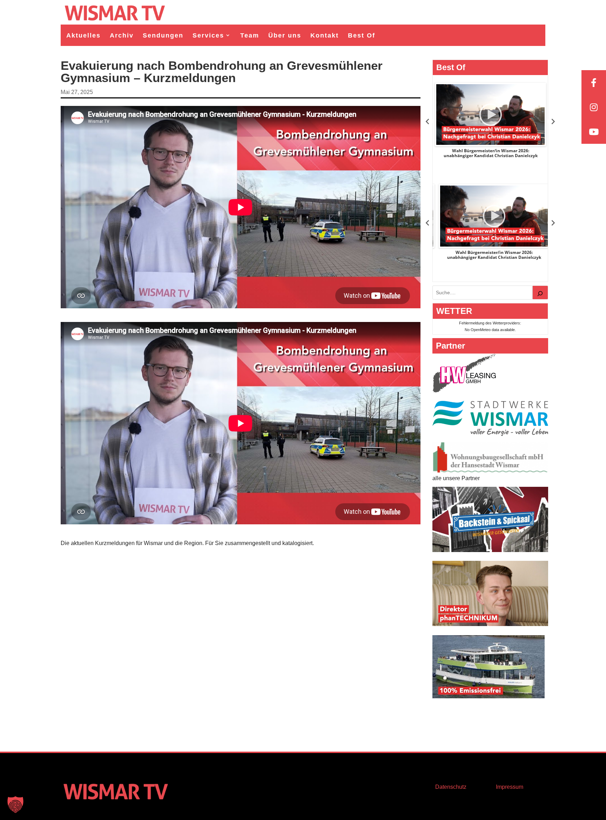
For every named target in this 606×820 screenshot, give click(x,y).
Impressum (509, 787)
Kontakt (324, 35)
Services (208, 35)
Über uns (284, 35)
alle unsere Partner (456, 478)
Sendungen (163, 35)
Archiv (122, 35)
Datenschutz (450, 787)
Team (249, 35)
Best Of (361, 35)
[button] (15, 804)
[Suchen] (540, 292)
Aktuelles (83, 35)
